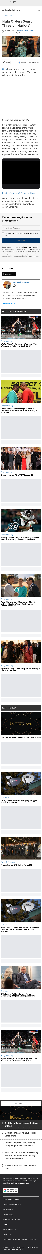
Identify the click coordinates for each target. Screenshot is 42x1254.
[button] (2, 9)
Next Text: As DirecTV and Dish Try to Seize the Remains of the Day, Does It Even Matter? (21, 1155)
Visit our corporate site (20, 1183)
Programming (7, 15)
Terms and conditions (11, 1199)
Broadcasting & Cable (26, 31)
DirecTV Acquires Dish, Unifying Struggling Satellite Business (20, 1144)
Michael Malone (10, 31)
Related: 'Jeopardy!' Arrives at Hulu (18, 193)
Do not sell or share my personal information (19, 1239)
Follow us (23, 62)
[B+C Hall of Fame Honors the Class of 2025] (21, 1118)
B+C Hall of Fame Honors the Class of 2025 (22, 1124)
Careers (6, 1224)
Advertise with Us (9, 1229)
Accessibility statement (11, 1219)
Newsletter (35, 62)
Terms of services (29, 247)
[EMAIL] (15, 285)
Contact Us (7, 1234)
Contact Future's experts (12, 1204)
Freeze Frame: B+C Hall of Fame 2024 (20, 1166)
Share (8, 62)
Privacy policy (8, 1209)
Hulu (4, 69)
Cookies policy (8, 1214)
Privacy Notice (32, 249)
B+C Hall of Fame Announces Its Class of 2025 (20, 1134)
